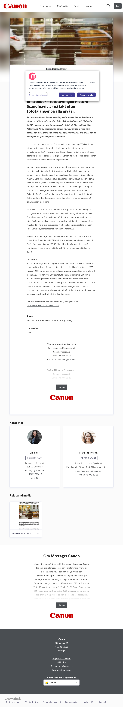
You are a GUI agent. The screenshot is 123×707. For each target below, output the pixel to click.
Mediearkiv (62, 6)
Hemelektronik (46, 320)
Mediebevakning (13, 702)
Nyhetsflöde (89, 702)
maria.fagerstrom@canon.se (88, 470)
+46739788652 (34, 474)
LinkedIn (34, 477)
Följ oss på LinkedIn (61, 658)
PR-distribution (32, 702)
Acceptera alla (86, 95)
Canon (30, 332)
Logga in (103, 702)
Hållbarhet (61, 662)
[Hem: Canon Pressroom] (15, 6)
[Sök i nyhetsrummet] (108, 6)
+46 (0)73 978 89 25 (88, 474)
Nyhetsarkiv (45, 6)
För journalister (72, 702)
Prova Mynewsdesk (52, 702)
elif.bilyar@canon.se (34, 470)
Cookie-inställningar (38, 95)
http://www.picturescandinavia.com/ (43, 305)
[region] (62, 86)
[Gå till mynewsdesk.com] (12, 698)
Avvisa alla (67, 95)
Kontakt (89, 6)
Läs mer (61, 387)
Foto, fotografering (63, 320)
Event (76, 6)
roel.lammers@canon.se (65, 359)
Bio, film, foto (33, 320)
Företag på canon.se (61, 670)
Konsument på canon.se (61, 666)
